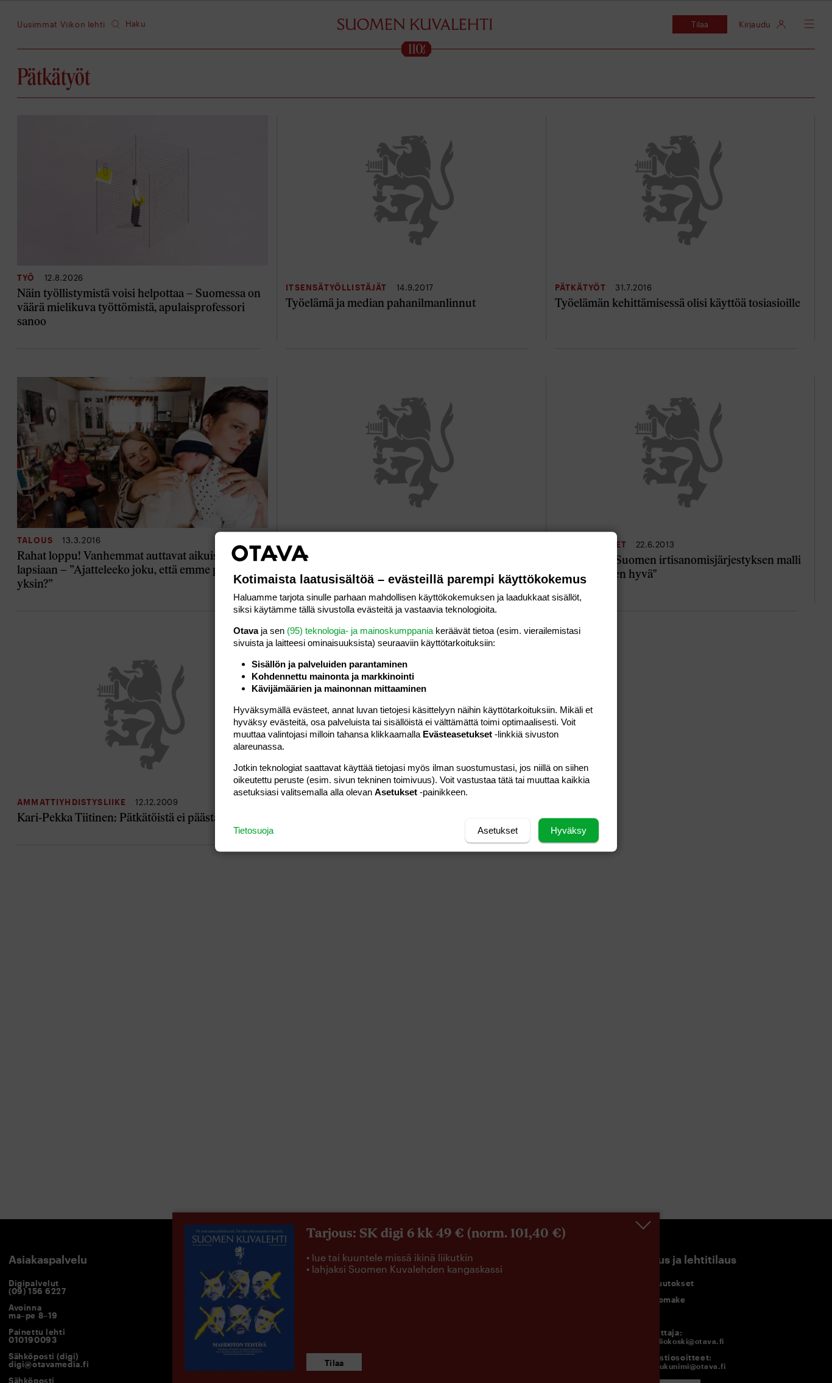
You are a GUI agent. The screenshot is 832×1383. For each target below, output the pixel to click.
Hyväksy (569, 830)
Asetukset (498, 830)
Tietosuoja (253, 830)
